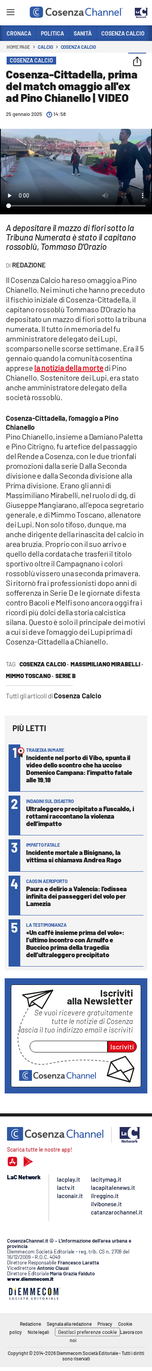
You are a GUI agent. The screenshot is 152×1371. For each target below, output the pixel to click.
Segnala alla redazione (69, 1323)
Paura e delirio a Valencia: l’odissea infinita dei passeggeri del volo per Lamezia (76, 896)
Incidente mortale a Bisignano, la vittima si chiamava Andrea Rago (73, 856)
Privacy (104, 1323)
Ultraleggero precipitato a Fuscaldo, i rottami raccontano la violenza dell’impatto (80, 816)
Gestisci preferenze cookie (87, 1332)
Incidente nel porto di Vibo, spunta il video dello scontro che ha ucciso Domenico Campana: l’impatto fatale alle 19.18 (79, 768)
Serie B (65, 675)
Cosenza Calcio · (44, 664)
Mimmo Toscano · (29, 675)
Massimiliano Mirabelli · (107, 664)
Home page (18, 47)
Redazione (30, 1323)
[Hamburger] (10, 13)
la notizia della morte (69, 367)
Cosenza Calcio (78, 47)
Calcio (45, 47)
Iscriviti (122, 1046)
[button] (137, 62)
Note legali (38, 1332)
